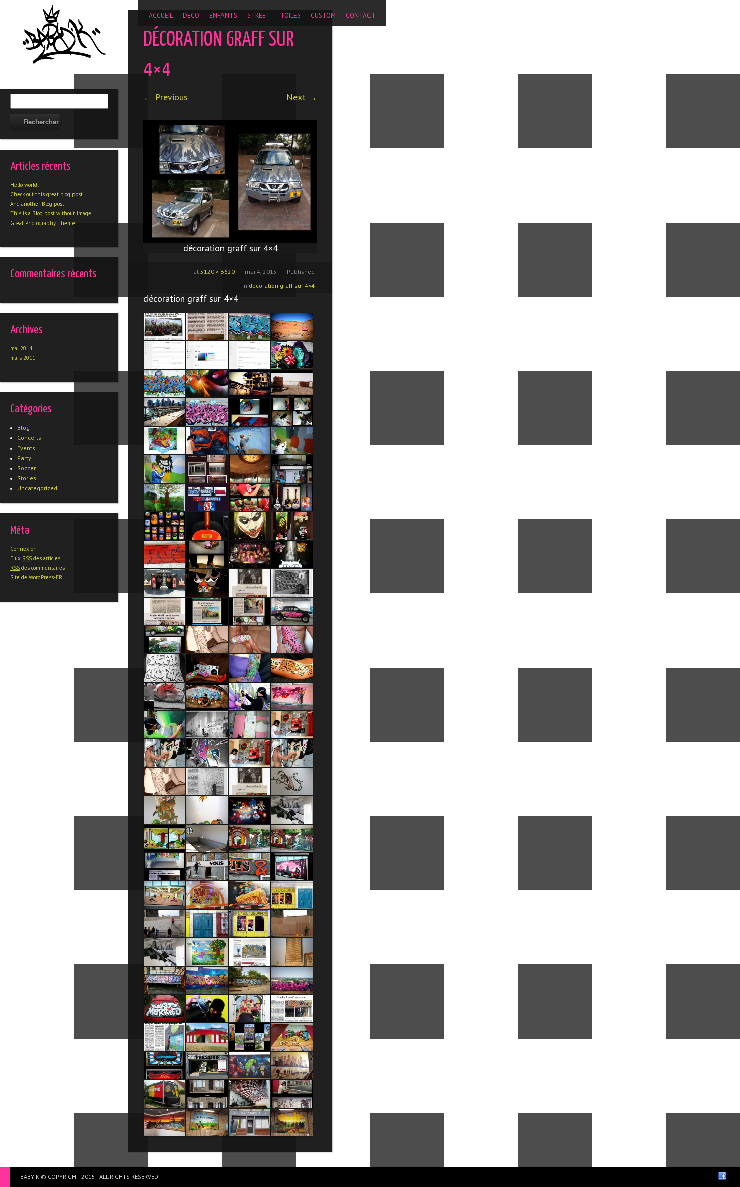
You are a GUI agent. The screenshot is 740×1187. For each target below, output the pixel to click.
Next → (301, 97)
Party (24, 458)
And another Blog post (37, 203)
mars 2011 (22, 357)
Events (26, 448)
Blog (23, 427)
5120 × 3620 (217, 271)
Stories (26, 478)
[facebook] (722, 1176)
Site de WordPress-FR (36, 577)
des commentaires (37, 567)
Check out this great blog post (46, 194)
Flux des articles (35, 558)
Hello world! (24, 184)
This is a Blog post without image (50, 213)
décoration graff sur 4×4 (282, 285)
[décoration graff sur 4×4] (230, 181)
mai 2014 (21, 348)
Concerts (29, 437)
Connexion (23, 548)
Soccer (26, 468)
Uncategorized (37, 488)
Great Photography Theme (42, 223)
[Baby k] (64, 34)
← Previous (165, 97)
